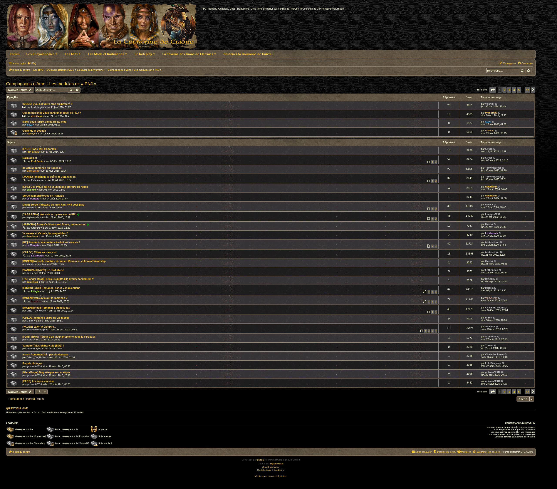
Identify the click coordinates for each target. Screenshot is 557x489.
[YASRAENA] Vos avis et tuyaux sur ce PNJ (49, 214)
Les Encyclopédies (40, 54)
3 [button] (509, 90)
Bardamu (36, 301)
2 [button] (504, 90)
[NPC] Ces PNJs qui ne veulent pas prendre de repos (55, 186)
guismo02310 (34, 366)
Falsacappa (37, 180)
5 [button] (519, 90)
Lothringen (37, 107)
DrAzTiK (490, 279)
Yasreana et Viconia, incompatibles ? (45, 233)
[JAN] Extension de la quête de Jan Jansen (48, 176)
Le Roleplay (143, 54)
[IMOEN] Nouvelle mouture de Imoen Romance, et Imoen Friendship (64, 261)
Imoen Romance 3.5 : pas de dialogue (45, 354)
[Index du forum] (104, 27)
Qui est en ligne (17, 408)
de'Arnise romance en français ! (42, 167)
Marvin (489, 224)
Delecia (489, 287)
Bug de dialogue (32, 363)
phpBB (260, 460)
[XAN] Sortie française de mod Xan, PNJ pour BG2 (53, 204)
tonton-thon (492, 242)
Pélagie (35, 291)
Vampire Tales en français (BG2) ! (43, 345)
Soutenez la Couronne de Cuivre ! (248, 54)
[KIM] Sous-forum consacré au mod (44, 121)
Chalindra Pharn (494, 307)
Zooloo (31, 348)
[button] (492, 89)
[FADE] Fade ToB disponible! (39, 149)
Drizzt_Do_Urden (36, 310)
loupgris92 (491, 214)
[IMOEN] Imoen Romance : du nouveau (46, 307)
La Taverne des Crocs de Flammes (188, 54)
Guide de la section (34, 130)
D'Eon (30, 320)
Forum (14, 54)
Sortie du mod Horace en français (43, 195)
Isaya (29, 124)
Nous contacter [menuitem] (423, 451)
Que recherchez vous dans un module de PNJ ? (51, 112)
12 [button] (527, 90)
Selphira (31, 189)
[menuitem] (31, 63)
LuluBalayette (493, 363)
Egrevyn (31, 133)
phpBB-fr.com (276, 463)
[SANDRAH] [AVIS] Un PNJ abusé (43, 270)
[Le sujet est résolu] (78, 214)
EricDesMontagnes (37, 329)
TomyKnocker (493, 167)
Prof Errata (491, 112)
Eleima (30, 207)
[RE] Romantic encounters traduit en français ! (51, 242)
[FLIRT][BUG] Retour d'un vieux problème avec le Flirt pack (59, 336)
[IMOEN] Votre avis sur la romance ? (44, 298)
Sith (29, 273)
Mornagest (33, 170)
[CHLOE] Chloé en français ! (39, 252)
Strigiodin (491, 336)
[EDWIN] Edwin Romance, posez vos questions (51, 288)
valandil (489, 103)
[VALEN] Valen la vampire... (39, 326)
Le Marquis (33, 198)
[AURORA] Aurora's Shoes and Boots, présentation (54, 224)
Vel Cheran (491, 297)
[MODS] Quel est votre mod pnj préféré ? (47, 104)
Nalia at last (29, 157)
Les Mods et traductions (106, 54)
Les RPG (72, 54)
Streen (489, 148)
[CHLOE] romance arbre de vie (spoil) (45, 317)
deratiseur (37, 116)
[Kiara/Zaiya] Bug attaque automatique (46, 372)
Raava (30, 339)
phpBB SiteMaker (271, 467)
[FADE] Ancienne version (38, 381)
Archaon (490, 326)
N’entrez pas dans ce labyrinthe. (271, 476)
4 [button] (514, 90)
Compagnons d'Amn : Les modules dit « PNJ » (51, 83)
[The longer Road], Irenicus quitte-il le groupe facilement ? (58, 279)
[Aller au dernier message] (496, 103)
